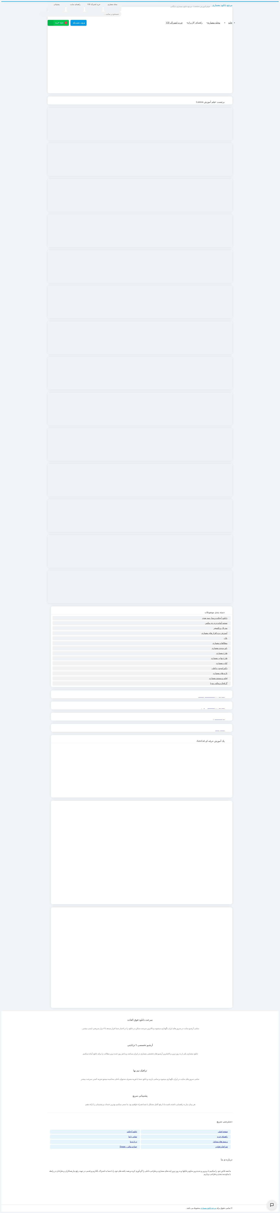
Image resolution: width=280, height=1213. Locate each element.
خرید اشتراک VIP (174, 23)
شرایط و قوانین (221, 1147)
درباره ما (133, 1141)
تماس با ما (132, 1136)
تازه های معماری (220, 673)
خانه (230, 23)
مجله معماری (213, 23)
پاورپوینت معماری (219, 648)
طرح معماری (221, 653)
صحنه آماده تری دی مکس (216, 623)
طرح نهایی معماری (219, 658)
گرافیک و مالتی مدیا (218, 683)
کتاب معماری (221, 663)
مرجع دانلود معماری (208, 1208)
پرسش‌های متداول (220, 1141)
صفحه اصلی (223, 1131)
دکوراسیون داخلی (219, 668)
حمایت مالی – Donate (128, 1147)
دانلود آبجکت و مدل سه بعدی (214, 618)
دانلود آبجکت (132, 1131)
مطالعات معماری (219, 643)
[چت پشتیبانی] (272, 1205)
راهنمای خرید (222, 1136)
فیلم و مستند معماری (218, 678)
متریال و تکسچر (220, 628)
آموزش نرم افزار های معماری (214, 633)
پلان (225, 638)
